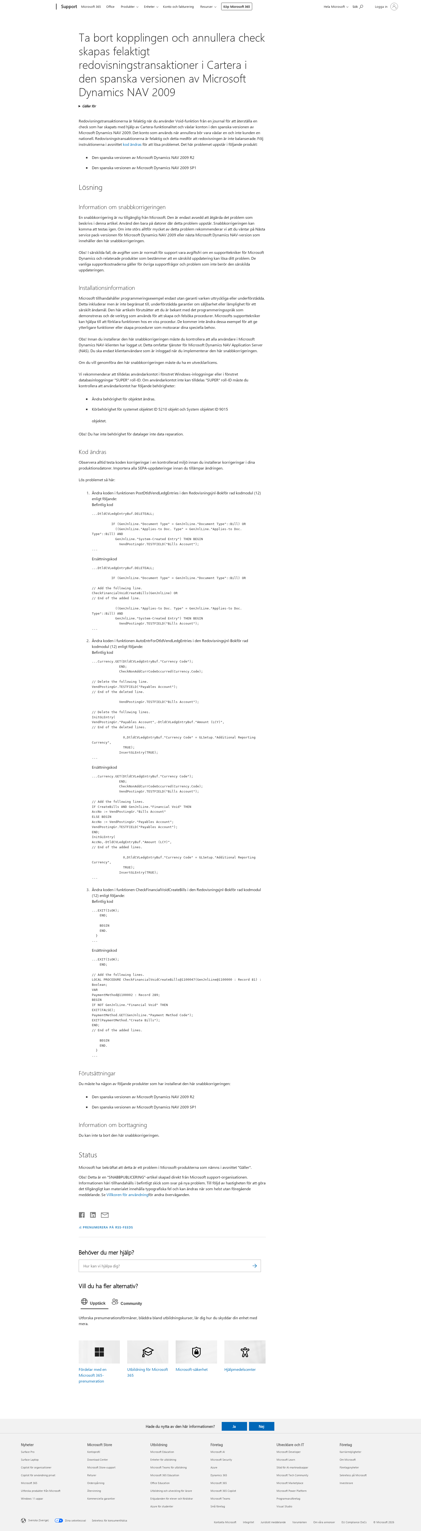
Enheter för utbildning (163, 1459)
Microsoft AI (217, 1452)
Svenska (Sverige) (38, 1520)
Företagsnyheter (349, 1467)
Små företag (217, 1506)
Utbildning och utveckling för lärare (171, 1491)
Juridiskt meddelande (273, 1522)
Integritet (248, 1522)
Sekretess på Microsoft (353, 1475)
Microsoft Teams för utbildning (168, 1467)
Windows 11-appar (32, 1498)
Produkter (128, 6)
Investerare (346, 1483)
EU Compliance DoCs (354, 1522)
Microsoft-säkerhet (192, 1369)
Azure (213, 1467)
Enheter (149, 6)
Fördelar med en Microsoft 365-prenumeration (92, 1375)
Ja (234, 1426)
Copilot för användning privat (38, 1475)
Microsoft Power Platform (291, 1491)
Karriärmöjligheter (350, 1452)
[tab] (94, 1302)
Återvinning (94, 1491)
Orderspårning (95, 1483)
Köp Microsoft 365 (236, 6)
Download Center (97, 1459)
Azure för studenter (161, 1506)
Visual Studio (284, 1506)
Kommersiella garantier (101, 1498)
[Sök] (255, 1266)
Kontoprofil (93, 1452)
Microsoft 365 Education (164, 1475)
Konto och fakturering (178, 6)
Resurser (206, 6)
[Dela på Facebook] (82, 1214)
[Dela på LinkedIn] (91, 1214)
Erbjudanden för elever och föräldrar (171, 1498)
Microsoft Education (162, 1452)
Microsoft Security (221, 1459)
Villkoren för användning (127, 1194)
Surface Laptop (29, 1459)
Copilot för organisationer (36, 1467)
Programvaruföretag (288, 1498)
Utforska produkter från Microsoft (40, 1491)
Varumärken (299, 1522)
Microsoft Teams (220, 1498)
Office (110, 6)
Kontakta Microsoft (225, 1522)
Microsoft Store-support (101, 1467)
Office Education (160, 1483)
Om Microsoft (348, 1459)
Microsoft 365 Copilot (223, 1491)
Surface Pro (27, 1452)
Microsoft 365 (91, 6)
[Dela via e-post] (102, 1214)
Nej (261, 1426)
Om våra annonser (324, 1522)
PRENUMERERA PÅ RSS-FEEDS (108, 1227)
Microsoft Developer (289, 1452)
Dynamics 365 (218, 1475)
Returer (91, 1475)
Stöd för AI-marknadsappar (292, 1467)
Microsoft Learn (286, 1459)
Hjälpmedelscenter (240, 1369)
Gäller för (89, 106)
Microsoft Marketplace (290, 1483)
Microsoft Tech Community (292, 1475)
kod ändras (132, 144)
